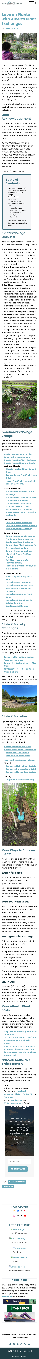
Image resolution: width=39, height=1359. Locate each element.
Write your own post (13, 1103)
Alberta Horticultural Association (20, 749)
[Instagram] (14, 1216)
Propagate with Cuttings (15, 213)
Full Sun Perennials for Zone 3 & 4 (20, 1037)
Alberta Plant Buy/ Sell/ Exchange (20, 460)
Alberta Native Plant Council (17, 746)
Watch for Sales (16, 208)
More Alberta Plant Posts (17, 221)
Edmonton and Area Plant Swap (21, 497)
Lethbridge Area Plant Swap (19, 585)
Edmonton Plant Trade (17, 500)
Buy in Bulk (13, 217)
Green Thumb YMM (15, 484)
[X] (21, 1216)
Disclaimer (21, 1334)
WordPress (24, 1356)
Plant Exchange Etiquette (17, 190)
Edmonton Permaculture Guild (21, 769)
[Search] (35, 3)
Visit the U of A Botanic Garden (19, 1049)
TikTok (18, 1094)
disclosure (7, 1296)
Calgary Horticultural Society (20, 779)
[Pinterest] (25, 1211)
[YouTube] (25, 1216)
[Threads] (21, 1211)
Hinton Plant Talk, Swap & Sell (20, 481)
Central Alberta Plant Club (19, 522)
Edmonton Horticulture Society (21, 772)
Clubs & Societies (14, 201)
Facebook (21, 1091)
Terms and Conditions (20, 1337)
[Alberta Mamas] (12, 3)
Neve (13, 1356)
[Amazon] (14, 1211)
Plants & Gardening (17, 1182)
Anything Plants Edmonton (19, 509)
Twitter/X (27, 1094)
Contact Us (16, 1100)
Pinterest (8, 1097)
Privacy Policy (32, 1334)
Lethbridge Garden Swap (18, 582)
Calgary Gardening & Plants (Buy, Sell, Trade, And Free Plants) (19, 554)
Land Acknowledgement (17, 188)
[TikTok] (17, 1216)
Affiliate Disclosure (9, 1334)
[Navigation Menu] (31, 3)
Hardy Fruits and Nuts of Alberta (19, 760)
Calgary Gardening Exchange (20, 536)
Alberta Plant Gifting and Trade (19, 463)
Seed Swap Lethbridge (17, 606)
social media (8, 1186)
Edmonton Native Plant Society (21, 766)
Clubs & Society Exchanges (13, 198)
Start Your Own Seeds (18, 210)
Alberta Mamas (11, 28)
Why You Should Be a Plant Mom (19, 1046)
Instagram (9, 1094)
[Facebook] (17, 1211)
